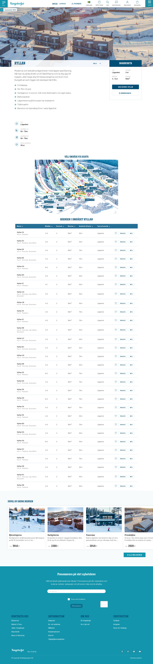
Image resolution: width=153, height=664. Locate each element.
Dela (95, 63)
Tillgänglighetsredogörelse (56, 639)
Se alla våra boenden (134, 555)
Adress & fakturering (17, 635)
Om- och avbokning (54, 624)
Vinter (55, 4)
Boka (149, 5)
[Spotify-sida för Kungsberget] (134, 651)
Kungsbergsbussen (54, 631)
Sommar (62, 4)
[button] (4, 3)
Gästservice (15, 620)
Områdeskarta (126, 93)
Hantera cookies (136, 658)
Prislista (122, 233)
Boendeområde (8, 9)
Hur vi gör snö (85, 624)
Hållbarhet (51, 628)
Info (131, 233)
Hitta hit (50, 635)
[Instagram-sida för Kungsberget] (128, 651)
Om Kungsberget (86, 620)
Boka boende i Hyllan (125, 87)
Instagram (116, 624)
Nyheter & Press (16, 624)
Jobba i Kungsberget (17, 628)
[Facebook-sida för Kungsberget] (122, 651)
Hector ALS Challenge (120, 628)
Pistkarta (77, 4)
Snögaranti (51, 620)
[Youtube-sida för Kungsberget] (140, 651)
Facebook (116, 620)
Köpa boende (15, 631)
